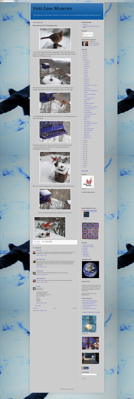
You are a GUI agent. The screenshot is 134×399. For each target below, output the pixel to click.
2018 (84, 146)
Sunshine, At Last (87, 105)
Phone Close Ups (87, 88)
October (85, 64)
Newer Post (35, 308)
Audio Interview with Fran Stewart (89, 308)
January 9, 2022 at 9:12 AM (41, 266)
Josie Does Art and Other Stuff (89, 114)
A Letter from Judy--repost (89, 97)
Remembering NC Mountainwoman (90, 123)
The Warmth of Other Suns (89, 103)
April (85, 76)
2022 (84, 59)
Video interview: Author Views (89, 303)
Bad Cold (86, 92)
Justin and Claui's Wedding (88, 244)
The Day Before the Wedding (88, 246)
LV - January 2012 (93, 211)
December (86, 60)
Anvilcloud (38, 271)
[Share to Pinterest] (51, 241)
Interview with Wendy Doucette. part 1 (90, 302)
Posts (85, 33)
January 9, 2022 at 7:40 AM (41, 255)
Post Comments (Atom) (42, 310)
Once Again (86, 87)
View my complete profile (94, 45)
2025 (84, 53)
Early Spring (85, 248)
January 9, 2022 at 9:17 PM (41, 302)
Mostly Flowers (86, 252)
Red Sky (85, 101)
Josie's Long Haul (87, 99)
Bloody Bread (86, 117)
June (85, 72)
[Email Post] (43, 241)
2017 (84, 148)
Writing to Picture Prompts (89, 128)
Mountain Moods (87, 135)
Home (55, 308)
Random (85, 96)
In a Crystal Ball (87, 110)
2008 (84, 165)
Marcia (37, 250)
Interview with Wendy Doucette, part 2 (90, 300)
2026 (84, 51)
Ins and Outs (86, 83)
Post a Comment (38, 305)
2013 (84, 155)
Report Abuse (85, 171)
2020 (84, 142)
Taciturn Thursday (87, 116)
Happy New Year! (87, 137)
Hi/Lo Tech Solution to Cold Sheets (90, 106)
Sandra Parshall (39, 278)
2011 (84, 159)
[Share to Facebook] (50, 241)
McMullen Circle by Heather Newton (91, 90)
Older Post (75, 308)
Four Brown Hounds (88, 112)
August (85, 68)
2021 (84, 140)
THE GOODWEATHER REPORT (90, 210)
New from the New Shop (88, 108)
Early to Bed (86, 134)
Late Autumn (85, 249)
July (85, 70)
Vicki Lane (93, 41)
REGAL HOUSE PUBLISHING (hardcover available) (91, 27)
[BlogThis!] (47, 241)
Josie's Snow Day (87, 125)
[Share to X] (48, 241)
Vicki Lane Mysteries (52, 8)
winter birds (38, 243)
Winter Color (86, 126)
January (85, 81)
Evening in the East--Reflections (90, 94)
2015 (84, 151)
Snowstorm (85, 251)
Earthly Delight (85, 254)
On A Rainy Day (87, 121)
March (85, 77)
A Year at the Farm (86, 256)
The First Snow (87, 132)
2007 (84, 166)
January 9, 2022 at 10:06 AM (41, 274)
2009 (84, 163)
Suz (37, 286)
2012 (84, 157)
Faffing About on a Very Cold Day (90, 85)
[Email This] (45, 241)
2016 (84, 149)
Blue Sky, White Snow (88, 130)
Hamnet (85, 119)
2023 (84, 57)
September (86, 66)
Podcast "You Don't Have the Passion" (90, 305)
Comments (86, 35)
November (86, 62)
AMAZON (85, 24)
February (86, 79)
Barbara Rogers (39, 259)
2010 (84, 161)
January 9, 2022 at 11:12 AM (41, 282)
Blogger (71, 389)
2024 (84, 55)
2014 (84, 153)
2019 (84, 144)
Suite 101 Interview (86, 306)
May (85, 74)
